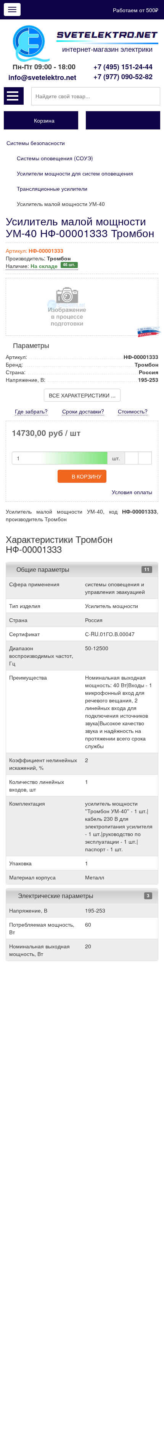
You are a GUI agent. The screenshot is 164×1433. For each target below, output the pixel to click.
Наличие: (40, 266)
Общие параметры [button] (42, 569)
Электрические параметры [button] (54, 895)
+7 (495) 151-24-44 (123, 67)
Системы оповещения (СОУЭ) (55, 158)
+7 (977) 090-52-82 (123, 76)
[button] (14, 96)
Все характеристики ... (82, 395)
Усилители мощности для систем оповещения (75, 173)
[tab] (82, 569)
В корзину (86, 476)
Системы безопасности (35, 143)
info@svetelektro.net (42, 77)
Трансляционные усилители (52, 188)
